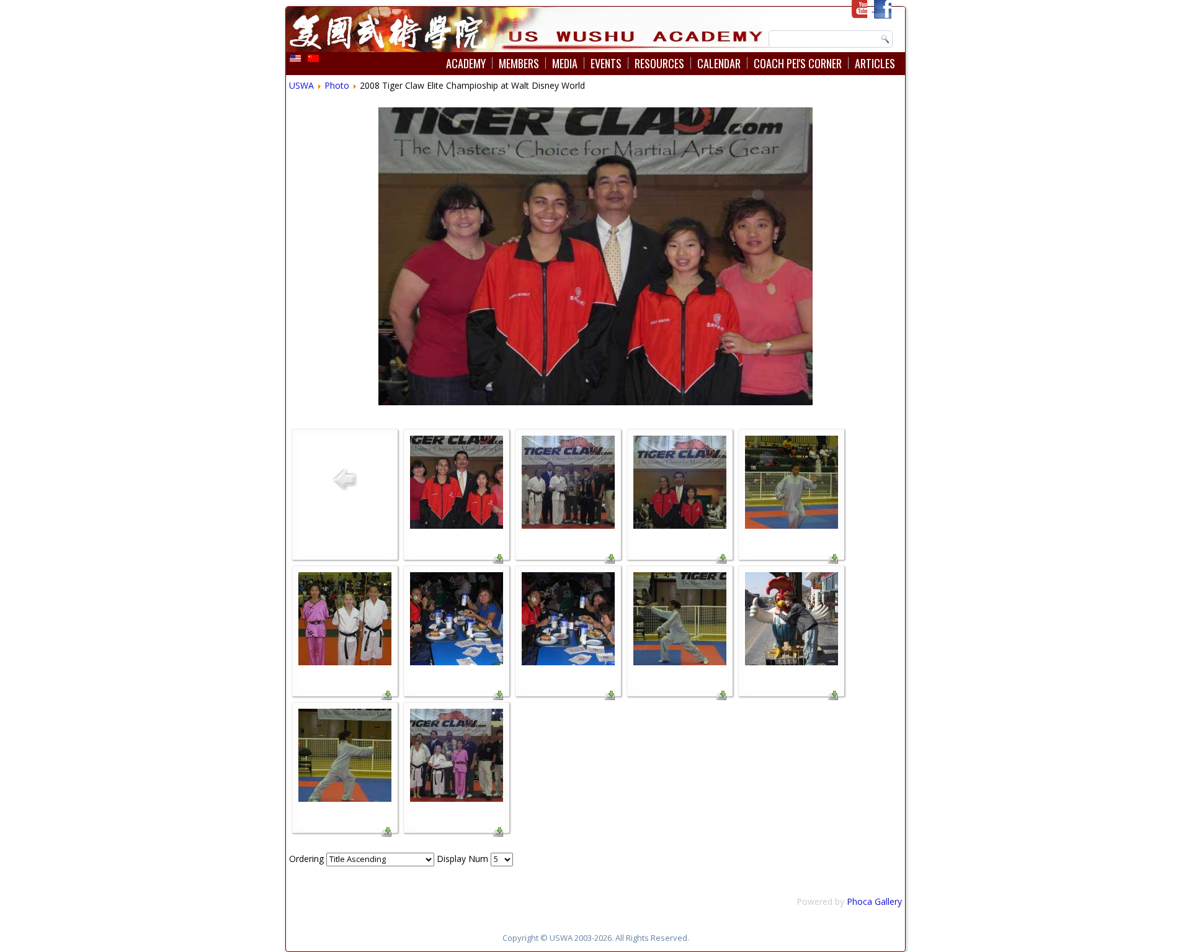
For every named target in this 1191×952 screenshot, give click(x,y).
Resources (659, 63)
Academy (466, 63)
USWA (301, 85)
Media (565, 63)
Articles (875, 63)
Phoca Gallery (874, 901)
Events (606, 63)
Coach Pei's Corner (798, 63)
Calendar (719, 63)
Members (519, 63)
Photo (336, 85)
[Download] (498, 560)
